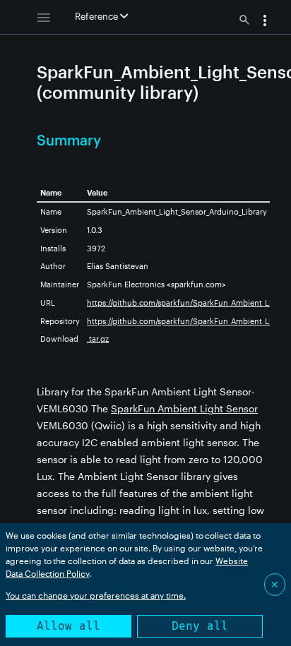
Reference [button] (97, 16)
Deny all (200, 626)
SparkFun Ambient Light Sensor (184, 408)
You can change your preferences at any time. (96, 595)
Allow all (68, 626)
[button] (264, 22)
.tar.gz (98, 338)
